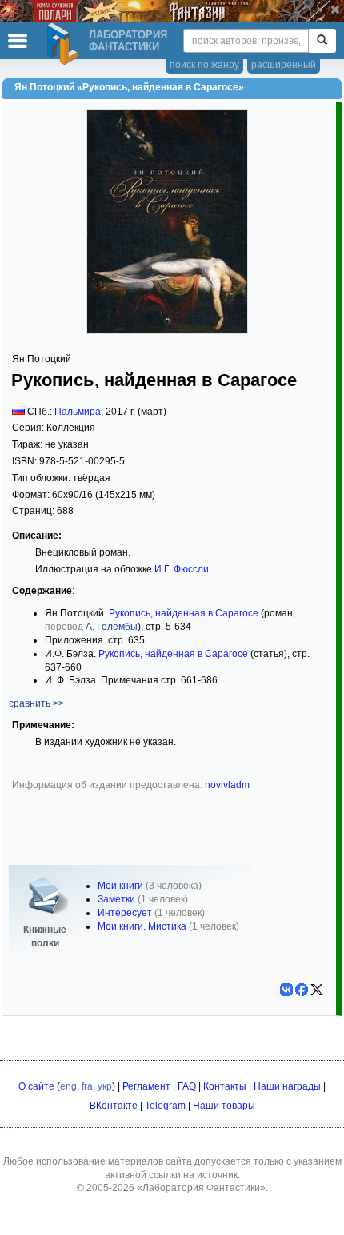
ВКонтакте (114, 1105)
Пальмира (77, 411)
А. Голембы (112, 626)
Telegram (165, 1105)
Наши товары (224, 1105)
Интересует (125, 912)
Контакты (224, 1086)
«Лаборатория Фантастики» (201, 1187)
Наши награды (287, 1086)
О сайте (36, 1086)
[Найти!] (322, 41)
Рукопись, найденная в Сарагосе (183, 613)
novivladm (227, 785)
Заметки (116, 899)
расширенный (283, 64)
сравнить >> (36, 703)
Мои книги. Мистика (142, 926)
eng (68, 1086)
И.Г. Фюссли (181, 569)
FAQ (187, 1086)
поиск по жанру (204, 64)
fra (87, 1086)
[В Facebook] (301, 989)
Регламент (146, 1086)
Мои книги (120, 885)
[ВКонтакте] (286, 989)
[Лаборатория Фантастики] (64, 44)
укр (105, 1086)
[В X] (316, 989)
